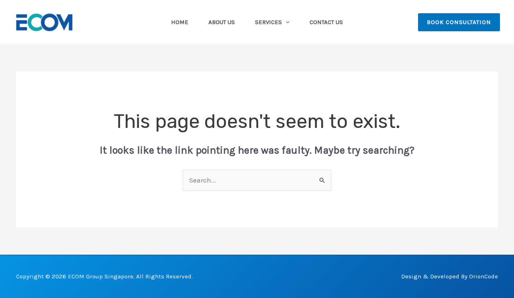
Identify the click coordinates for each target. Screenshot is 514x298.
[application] (286, 22)
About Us (221, 22)
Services (268, 22)
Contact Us (326, 22)
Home (179, 22)
